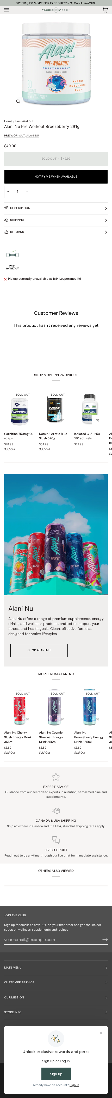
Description (20, 208)
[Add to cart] (27, 420)
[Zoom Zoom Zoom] (56, 64)
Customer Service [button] (19, 982)
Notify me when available (56, 176)
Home (8, 121)
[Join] (101, 940)
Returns (17, 232)
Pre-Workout (24, 121)
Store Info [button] (13, 1012)
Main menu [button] (13, 967)
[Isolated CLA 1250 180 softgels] (89, 408)
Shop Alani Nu (39, 650)
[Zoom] (18, 101)
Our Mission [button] (14, 997)
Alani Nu (32, 135)
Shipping (17, 220)
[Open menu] (12, 10)
